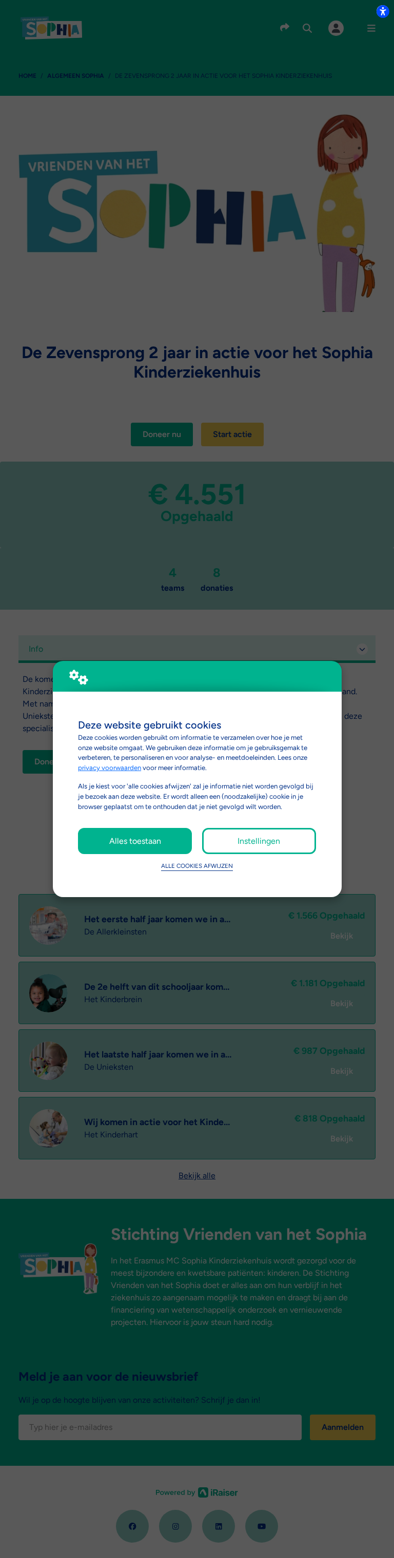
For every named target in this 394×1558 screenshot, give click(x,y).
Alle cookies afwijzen (197, 865)
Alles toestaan (135, 841)
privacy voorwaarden (109, 767)
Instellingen (259, 841)
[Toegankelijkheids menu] (383, 11)
